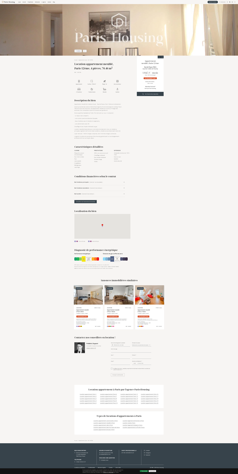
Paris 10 (109, 403)
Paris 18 (149, 398)
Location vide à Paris (103, 425)
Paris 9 (108, 401)
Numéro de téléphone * (137, 361)
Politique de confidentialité (108, 472)
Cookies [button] (110, 467)
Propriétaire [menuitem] (30, 2)
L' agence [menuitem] (44, 2)
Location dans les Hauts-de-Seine (106, 427)
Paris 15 (129, 403)
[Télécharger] (159, 57)
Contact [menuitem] (49, 2)
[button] (235, 2)
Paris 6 (108, 394)
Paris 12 (129, 396)
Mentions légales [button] (102, 467)
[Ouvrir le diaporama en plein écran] (85, 51)
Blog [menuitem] (54, 2)
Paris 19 (149, 401)
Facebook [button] (148, 455)
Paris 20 (149, 403)
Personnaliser (152, 471)
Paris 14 (129, 401)
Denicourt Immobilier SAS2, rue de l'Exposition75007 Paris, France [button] (82, 454)
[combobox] (134, 363)
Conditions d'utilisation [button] (79, 467)
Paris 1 (88, 394)
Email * (112, 361)
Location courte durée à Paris (105, 420)
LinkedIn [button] (148, 450)
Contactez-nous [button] (104, 460)
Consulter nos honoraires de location (85, 201)
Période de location (136, 342)
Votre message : (114, 349)
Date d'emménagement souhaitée (118, 342)
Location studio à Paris (129, 423)
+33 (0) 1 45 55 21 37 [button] (91, 348)
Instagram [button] (148, 452)
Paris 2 (88, 396)
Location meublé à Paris (104, 423)
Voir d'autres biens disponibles (151, 94)
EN (232, 2)
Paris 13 (129, 398)
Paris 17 (149, 396)
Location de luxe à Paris (103, 429)
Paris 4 (88, 401)
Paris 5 (88, 403)
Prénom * (134, 355)
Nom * (112, 355)
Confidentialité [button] (91, 467)
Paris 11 (129, 394)
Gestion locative (212, 2)
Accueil (75, 440)
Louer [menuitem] (19, 2)
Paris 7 (108, 396)
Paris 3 (88, 398)
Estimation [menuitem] (37, 2)
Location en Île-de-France (134, 427)
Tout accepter (144, 471)
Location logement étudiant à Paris (132, 425)
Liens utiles (118, 467)
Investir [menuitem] (24, 2)
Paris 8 (108, 398)
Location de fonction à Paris (133, 420)
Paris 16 (149, 394)
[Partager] (162, 57)
